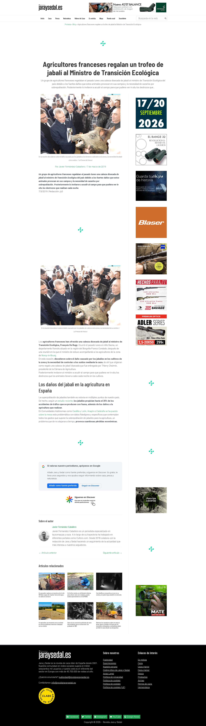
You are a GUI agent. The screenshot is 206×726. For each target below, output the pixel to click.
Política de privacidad (113, 677)
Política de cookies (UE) (114, 687)
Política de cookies (111, 684)
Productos (142, 677)
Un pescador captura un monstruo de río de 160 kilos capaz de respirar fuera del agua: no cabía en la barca (51, 594)
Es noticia (142, 660)
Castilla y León (79, 411)
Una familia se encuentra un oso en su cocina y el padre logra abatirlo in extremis (108, 594)
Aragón (90, 411)
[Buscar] (165, 18)
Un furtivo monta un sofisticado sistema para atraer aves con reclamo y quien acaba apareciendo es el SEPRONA (79, 594)
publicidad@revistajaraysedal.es (74, 677)
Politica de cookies (111, 680)
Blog (74, 24)
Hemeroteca (144, 687)
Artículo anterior (48, 553)
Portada (68, 24)
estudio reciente (65, 400)
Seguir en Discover (90, 485)
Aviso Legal (108, 673)
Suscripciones (109, 663)
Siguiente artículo (112, 553)
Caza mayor (143, 666)
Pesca (141, 673)
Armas (141, 680)
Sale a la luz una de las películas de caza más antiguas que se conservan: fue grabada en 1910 (79, 624)
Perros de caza (145, 684)
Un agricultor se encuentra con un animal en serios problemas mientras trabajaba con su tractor (51, 624)
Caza (140, 663)
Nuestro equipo (110, 666)
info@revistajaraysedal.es (63, 682)
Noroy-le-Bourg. (49, 355)
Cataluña (100, 411)
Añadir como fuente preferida (63, 485)
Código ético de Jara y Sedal (116, 670)
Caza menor (143, 670)
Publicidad (108, 660)
